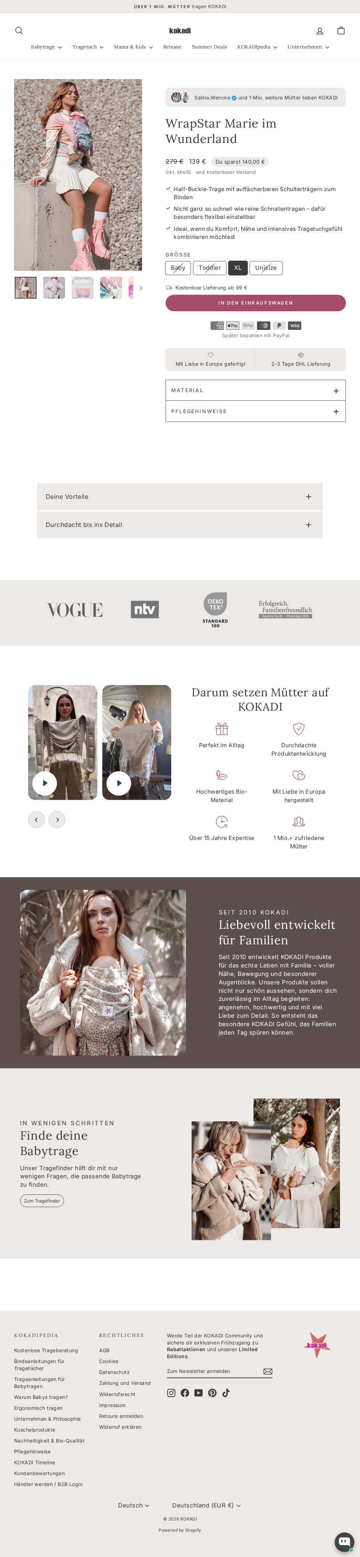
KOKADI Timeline (34, 1462)
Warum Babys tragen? (41, 1397)
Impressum (112, 1405)
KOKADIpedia (254, 47)
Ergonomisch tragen (38, 1408)
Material (187, 390)
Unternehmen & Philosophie (47, 1419)
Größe (178, 255)
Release (172, 47)
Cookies (108, 1361)
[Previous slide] (36, 819)
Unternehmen (305, 47)
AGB (104, 1350)
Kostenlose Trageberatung (46, 1350)
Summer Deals (209, 47)
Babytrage (44, 47)
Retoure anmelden (121, 1416)
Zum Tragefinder (42, 1201)
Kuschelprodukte (34, 1430)
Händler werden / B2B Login (48, 1484)
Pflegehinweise (199, 411)
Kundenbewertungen (39, 1473)
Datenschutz (114, 1372)
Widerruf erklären (120, 1427)
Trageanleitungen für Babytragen (39, 1382)
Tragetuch (85, 47)
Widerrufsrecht (117, 1394)
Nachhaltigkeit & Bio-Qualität (49, 1441)
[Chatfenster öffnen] (344, 1542)
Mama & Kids (130, 47)
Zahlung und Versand (125, 1383)
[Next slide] (57, 819)
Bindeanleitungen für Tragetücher (39, 1364)
